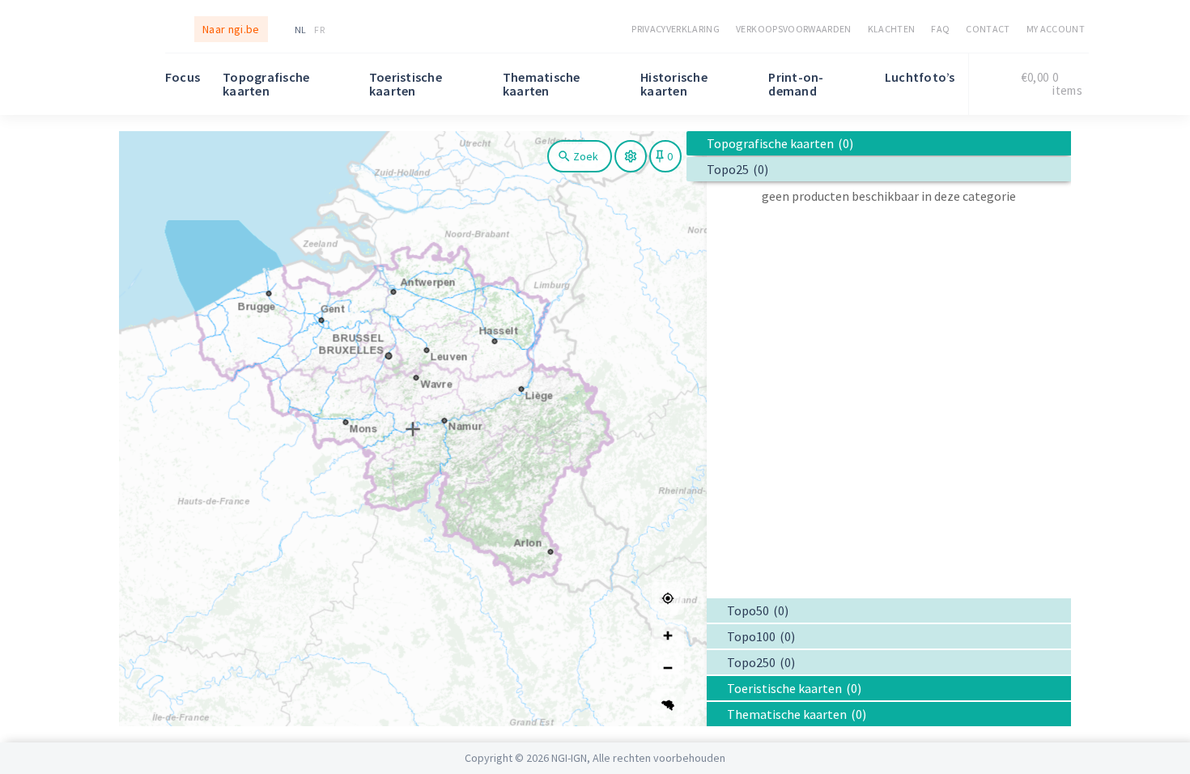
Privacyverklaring (675, 29)
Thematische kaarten (541, 84)
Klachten (892, 29)
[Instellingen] (630, 156)
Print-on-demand (795, 84)
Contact (987, 29)
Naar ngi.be (231, 29)
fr (319, 29)
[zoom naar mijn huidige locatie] (668, 598)
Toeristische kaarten (405, 84)
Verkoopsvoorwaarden (793, 29)
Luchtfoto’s (920, 77)
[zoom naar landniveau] (668, 705)
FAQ (940, 29)
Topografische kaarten (266, 84)
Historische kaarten (674, 84)
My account (1055, 29)
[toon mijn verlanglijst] (665, 156)
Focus (182, 77)
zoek (585, 156)
